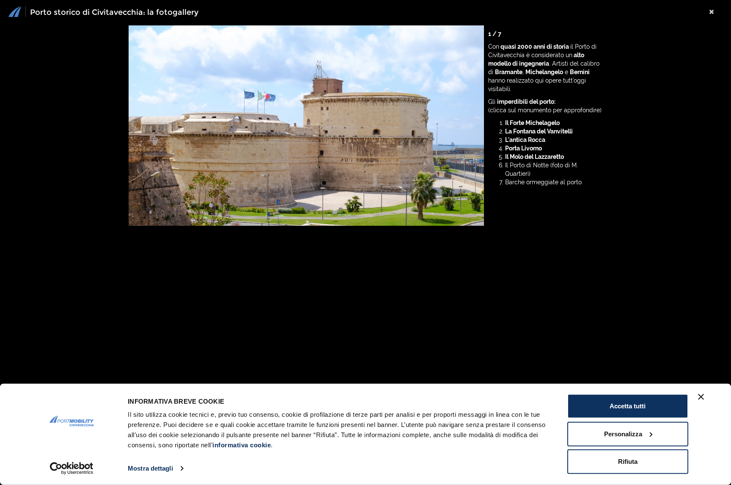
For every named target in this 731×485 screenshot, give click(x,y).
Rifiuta (628, 461)
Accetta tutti (628, 406)
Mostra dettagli (150, 468)
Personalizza (623, 433)
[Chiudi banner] (701, 397)
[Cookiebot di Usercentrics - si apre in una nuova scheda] (72, 468)
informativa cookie (241, 445)
